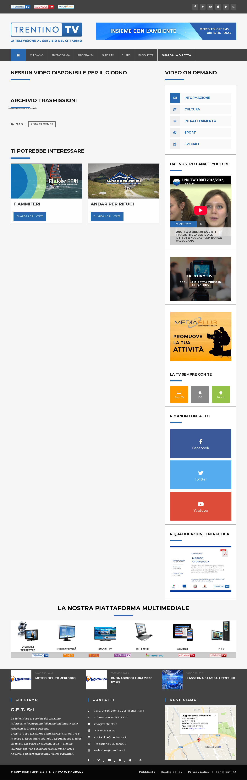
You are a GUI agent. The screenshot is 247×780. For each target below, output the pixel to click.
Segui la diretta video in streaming (201, 283)
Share (126, 55)
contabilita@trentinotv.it (110, 737)
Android (221, 392)
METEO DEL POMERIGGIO (55, 678)
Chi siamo (37, 55)
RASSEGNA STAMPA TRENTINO (210, 678)
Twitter (200, 470)
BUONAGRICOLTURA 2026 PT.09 (132, 680)
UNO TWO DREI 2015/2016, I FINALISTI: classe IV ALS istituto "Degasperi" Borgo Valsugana (199, 236)
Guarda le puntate (29, 216)
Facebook (200, 439)
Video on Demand (41, 124)
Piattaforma (61, 55)
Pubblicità (145, 55)
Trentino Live (201, 276)
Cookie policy (171, 772)
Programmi (86, 55)
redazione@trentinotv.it (110, 750)
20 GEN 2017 (183, 224)
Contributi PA (226, 772)
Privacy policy (199, 772)
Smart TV (179, 392)
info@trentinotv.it (105, 723)
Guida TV (108, 55)
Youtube (201, 502)
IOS (200, 392)
